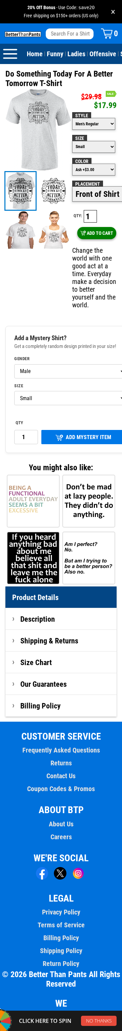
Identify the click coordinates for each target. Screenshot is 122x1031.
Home (35, 54)
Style (81, 115)
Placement (87, 184)
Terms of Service (61, 925)
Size (79, 138)
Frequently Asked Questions (61, 750)
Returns (61, 763)
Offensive (102, 54)
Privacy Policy (61, 912)
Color (81, 161)
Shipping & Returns (49, 640)
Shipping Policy (61, 951)
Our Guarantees (43, 684)
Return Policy (61, 964)
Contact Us (61, 776)
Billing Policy (40, 705)
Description (37, 619)
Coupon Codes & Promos (61, 789)
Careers (61, 837)
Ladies (76, 54)
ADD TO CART (100, 233)
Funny (55, 54)
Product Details (35, 597)
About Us (61, 824)
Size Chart (36, 662)
